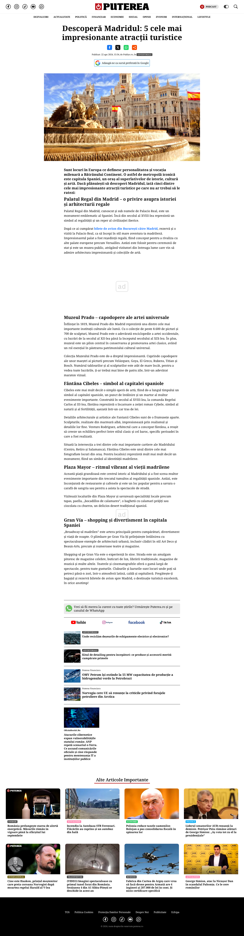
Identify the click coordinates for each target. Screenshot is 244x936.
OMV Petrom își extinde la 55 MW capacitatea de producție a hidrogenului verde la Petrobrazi (127, 676)
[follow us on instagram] (107, 623)
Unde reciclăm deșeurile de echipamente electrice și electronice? (125, 636)
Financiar (99, 16)
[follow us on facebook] (136, 622)
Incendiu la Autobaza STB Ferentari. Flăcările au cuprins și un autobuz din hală (91, 829)
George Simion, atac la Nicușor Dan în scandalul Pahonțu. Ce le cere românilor (209, 884)
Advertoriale (144, 54)
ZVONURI (161, 16)
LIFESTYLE (204, 16)
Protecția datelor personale (114, 912)
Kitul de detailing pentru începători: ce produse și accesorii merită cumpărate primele (126, 656)
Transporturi (75, 877)
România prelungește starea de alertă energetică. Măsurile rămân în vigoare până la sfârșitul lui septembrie (32, 830)
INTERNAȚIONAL (182, 16)
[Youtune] (33, 6)
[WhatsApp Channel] (41, 6)
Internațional (16, 877)
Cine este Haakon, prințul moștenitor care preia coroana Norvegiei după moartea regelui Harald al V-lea (32, 884)
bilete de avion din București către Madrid (126, 229)
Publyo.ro (128, 54)
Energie (12, 821)
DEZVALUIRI (41, 16)
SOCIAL (133, 16)
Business (131, 877)
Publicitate (160, 912)
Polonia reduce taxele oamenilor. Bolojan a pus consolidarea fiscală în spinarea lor (151, 829)
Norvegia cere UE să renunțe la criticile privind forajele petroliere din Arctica (123, 694)
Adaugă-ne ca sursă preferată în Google (125, 63)
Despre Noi (142, 912)
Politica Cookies (84, 912)
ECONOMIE (117, 16)
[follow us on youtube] (78, 623)
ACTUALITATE (61, 16)
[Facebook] (8, 6)
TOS (67, 912)
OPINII (147, 16)
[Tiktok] (24, 6)
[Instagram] (16, 6)
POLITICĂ (81, 16)
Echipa (175, 912)
